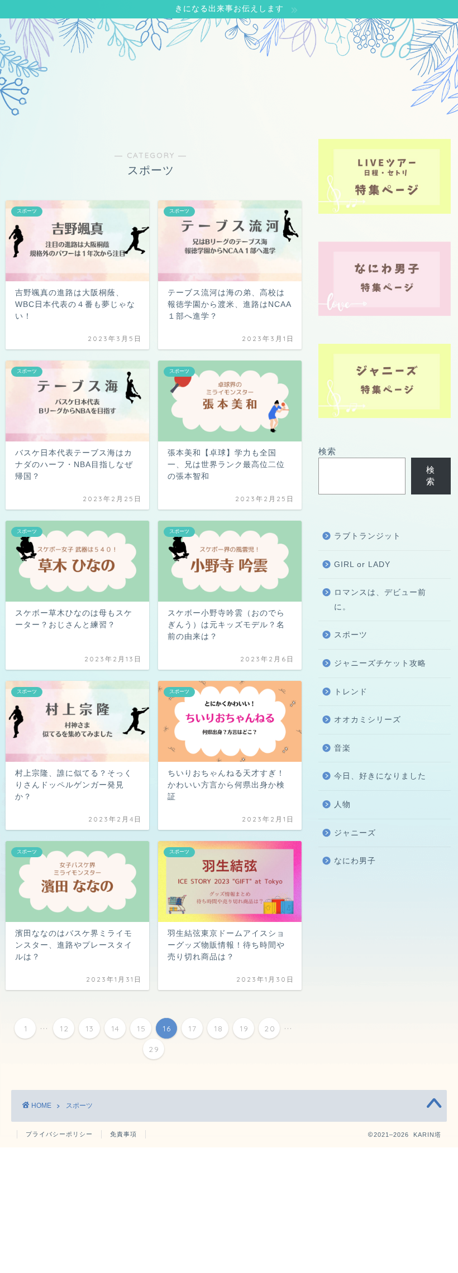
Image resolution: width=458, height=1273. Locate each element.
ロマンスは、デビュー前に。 (380, 599)
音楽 (342, 748)
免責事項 (123, 1134)
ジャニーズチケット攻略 (380, 663)
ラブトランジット (367, 536)
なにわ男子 (355, 861)
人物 (342, 804)
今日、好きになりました (380, 776)
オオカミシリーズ (367, 719)
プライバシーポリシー (59, 1134)
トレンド (351, 692)
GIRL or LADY (362, 564)
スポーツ (351, 635)
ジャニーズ (355, 833)
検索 (327, 451)
